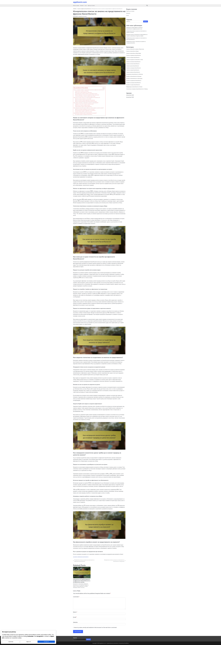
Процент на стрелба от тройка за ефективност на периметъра (85, 100)
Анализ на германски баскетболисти (133, 55)
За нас (86, 5)
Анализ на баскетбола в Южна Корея (133, 53)
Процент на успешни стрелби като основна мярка (83, 98)
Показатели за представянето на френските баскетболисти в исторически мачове (81, 581)
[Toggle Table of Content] (103, 88)
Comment (76, 597)
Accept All (46, 641)
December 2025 (130, 95)
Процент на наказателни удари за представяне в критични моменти (86, 101)
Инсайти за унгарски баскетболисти (133, 82)
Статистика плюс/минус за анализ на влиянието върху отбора (85, 96)
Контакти (82, 5)
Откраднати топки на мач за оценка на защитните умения (84, 104)
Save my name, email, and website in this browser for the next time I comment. (95, 627)
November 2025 (130, 97)
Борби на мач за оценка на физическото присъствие (83, 92)
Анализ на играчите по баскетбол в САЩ (134, 59)
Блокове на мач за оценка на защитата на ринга (82, 105)
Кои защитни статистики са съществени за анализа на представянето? (86, 102)
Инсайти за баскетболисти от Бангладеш (134, 78)
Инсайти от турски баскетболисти (133, 84)
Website (75, 622)
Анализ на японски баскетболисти (133, 72)
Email (75, 617)
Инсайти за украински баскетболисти (133, 80)
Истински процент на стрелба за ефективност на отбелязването (85, 110)
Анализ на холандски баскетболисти (133, 68)
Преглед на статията (91, 5)
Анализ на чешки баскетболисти (132, 70)
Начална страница (76, 5)
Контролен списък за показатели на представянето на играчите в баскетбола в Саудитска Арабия (136, 35)
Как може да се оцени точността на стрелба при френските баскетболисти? (87, 97)
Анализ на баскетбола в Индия (132, 51)
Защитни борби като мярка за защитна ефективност (83, 106)
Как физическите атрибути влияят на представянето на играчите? (85, 113)
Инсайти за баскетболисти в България (133, 76)
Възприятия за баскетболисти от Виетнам (134, 74)
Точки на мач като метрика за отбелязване (82, 91)
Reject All (28, 641)
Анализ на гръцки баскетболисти (132, 57)
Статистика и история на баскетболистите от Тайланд (137, 89)
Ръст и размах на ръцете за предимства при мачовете (83, 114)
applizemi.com (80, 2)
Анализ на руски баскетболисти (132, 66)
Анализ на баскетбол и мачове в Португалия (135, 49)
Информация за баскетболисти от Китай (134, 86)
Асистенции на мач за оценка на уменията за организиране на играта (86, 93)
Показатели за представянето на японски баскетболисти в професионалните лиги (134, 28)
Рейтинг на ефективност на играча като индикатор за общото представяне (87, 94)
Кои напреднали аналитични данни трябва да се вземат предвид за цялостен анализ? (88, 107)
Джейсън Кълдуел (83, 16)
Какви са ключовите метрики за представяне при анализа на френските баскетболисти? (89, 89)
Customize (10, 641)
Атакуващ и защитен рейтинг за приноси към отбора (83, 111)
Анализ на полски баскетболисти (132, 63)
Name (75, 612)
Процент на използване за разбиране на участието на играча (85, 109)
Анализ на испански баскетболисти (133, 61)
